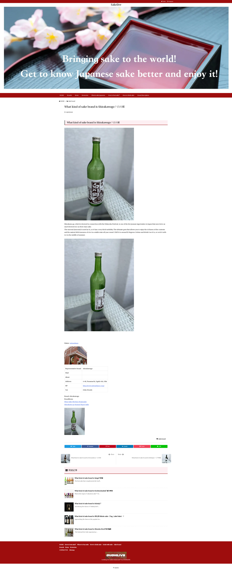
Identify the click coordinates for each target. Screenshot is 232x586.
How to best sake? (70, 544)
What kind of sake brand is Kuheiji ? (88, 503)
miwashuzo (74, 343)
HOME (62, 101)
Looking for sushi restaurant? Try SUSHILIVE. (116, 560)
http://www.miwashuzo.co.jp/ (93, 386)
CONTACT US (63, 550)
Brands (61, 547)
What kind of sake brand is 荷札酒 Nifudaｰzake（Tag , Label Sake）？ (99, 516)
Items (67, 547)
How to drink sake (96, 544)
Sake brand (71, 101)
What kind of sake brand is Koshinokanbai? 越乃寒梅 (94, 491)
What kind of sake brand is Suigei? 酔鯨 (89, 478)
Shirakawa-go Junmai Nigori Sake (76, 404)
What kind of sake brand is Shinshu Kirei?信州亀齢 (93, 529)
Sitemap (71, 550)
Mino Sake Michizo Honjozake (75, 402)
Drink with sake (108, 544)
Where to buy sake (83, 544)
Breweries (73, 547)
